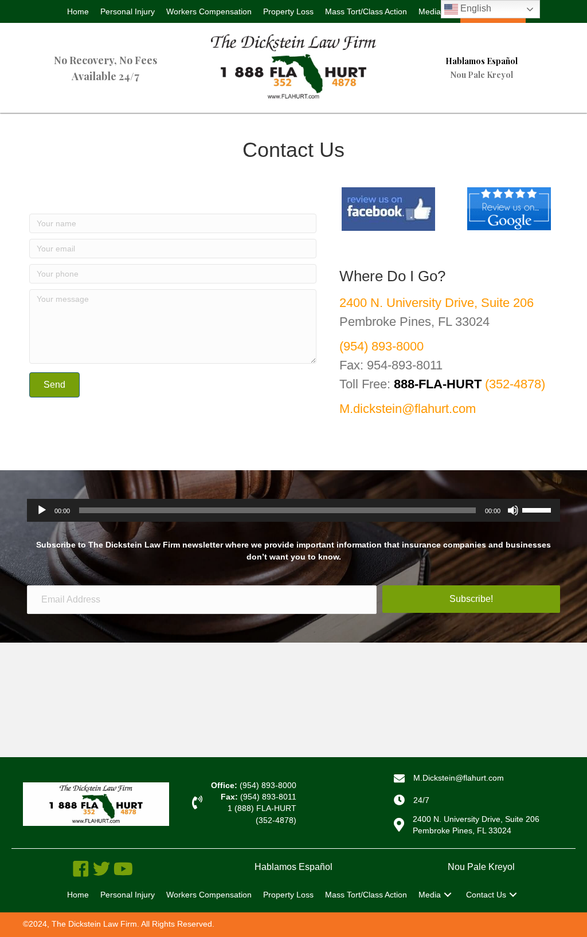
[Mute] (513, 510)
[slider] (538, 509)
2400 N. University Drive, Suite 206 (436, 303)
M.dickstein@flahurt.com (407, 408)
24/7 (421, 800)
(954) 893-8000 (381, 346)
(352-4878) (469, 384)
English (474, 8)
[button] (448, 894)
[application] (293, 510)
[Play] (42, 510)
